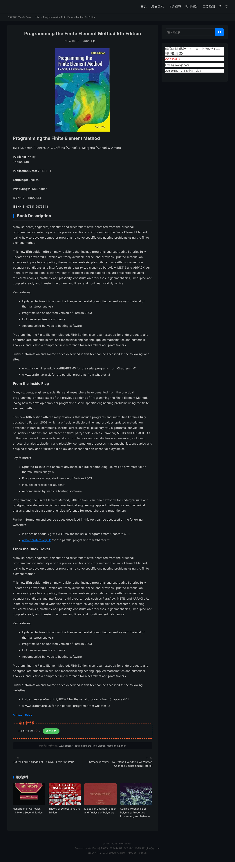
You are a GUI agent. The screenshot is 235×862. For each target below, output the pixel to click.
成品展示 (157, 6)
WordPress (93, 848)
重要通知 (209, 6)
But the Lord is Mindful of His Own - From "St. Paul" (43, 761)
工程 (37, 17)
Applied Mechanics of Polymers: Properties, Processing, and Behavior (135, 812)
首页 (143, 6)
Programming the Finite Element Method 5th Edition (82, 33)
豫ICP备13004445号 (111, 848)
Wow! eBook (24, 17)
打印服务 (191, 6)
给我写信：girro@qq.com (147, 848)
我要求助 (51, 730)
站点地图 (128, 848)
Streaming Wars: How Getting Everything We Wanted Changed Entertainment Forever (120, 763)
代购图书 (174, 6)
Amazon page (22, 714)
